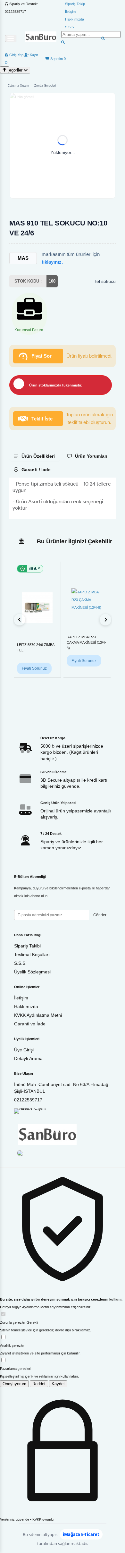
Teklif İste (42, 418)
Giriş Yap (15, 55)
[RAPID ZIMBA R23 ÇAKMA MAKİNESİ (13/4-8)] (87, 599)
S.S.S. (20, 963)
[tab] (34, 456)
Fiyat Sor (41, 356)
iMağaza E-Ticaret (81, 1534)
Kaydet (58, 1383)
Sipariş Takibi (27, 945)
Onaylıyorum (14, 1383)
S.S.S (69, 27)
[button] (62, 146)
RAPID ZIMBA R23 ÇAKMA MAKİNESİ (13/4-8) (86, 642)
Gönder (99, 915)
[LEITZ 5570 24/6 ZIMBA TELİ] (37, 607)
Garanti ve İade (30, 1023)
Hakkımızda (74, 19)
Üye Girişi (24, 1049)
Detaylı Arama (28, 1058)
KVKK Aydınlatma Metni (38, 1015)
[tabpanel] (62, 498)
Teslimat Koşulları (32, 954)
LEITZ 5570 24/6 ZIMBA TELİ (35, 647)
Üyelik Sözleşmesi (32, 971)
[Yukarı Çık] (4, 69)
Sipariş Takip (75, 4)
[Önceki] (19, 619)
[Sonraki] (105, 619)
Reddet (39, 1383)
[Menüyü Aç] (10, 38)
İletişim (70, 11)
